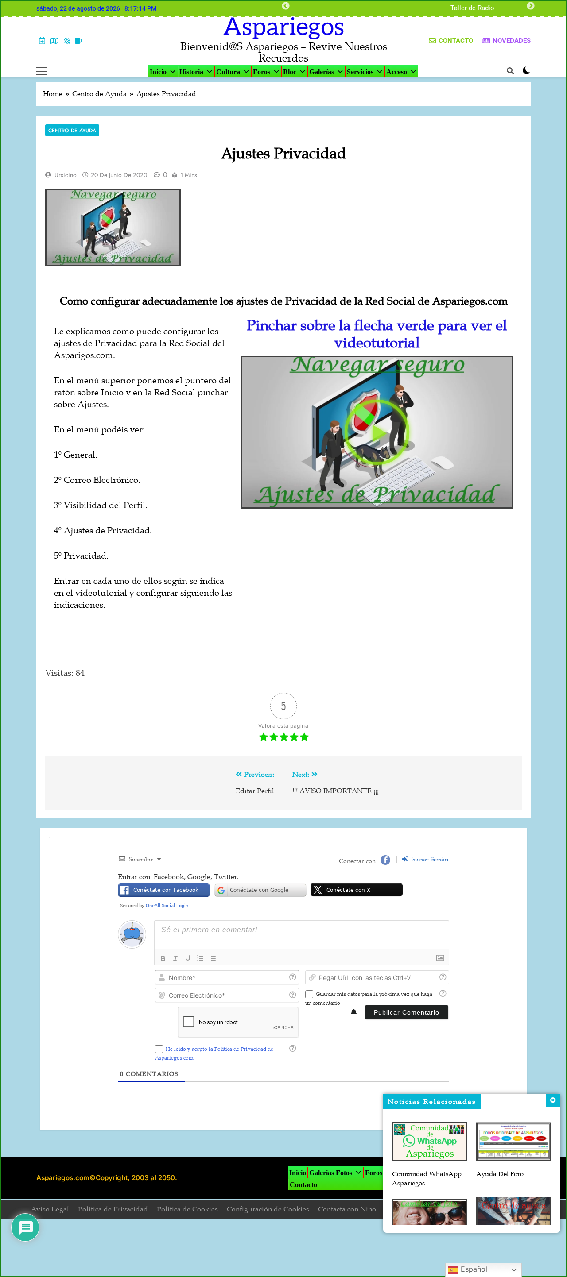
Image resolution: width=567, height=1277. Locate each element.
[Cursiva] (175, 958)
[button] (377, 432)
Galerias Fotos (330, 1173)
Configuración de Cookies (268, 1209)
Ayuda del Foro (500, 1174)
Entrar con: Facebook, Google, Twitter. (178, 876)
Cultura (228, 72)
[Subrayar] (188, 958)
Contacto (303, 1184)
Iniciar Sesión (428, 859)
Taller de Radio (472, 8)
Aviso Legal (50, 1209)
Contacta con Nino (347, 1209)
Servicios (360, 72)
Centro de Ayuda (72, 130)
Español (472, 1269)
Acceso (396, 72)
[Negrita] (163, 958)
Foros (261, 72)
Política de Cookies (187, 1209)
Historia (191, 72)
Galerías (321, 72)
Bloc (289, 72)
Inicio (158, 72)
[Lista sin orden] (212, 958)
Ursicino (65, 174)
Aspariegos (283, 27)
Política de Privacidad (113, 1209)
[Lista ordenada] (200, 958)
